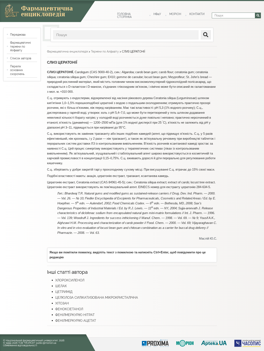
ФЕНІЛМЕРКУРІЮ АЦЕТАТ (75, 321)
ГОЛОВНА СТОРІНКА (124, 15)
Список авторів (20, 58)
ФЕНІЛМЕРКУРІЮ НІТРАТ (75, 315)
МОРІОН (175, 14)
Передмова (18, 34)
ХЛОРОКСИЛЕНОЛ (69, 280)
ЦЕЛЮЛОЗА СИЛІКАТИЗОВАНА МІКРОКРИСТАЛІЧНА (96, 298)
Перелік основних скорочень (17, 70)
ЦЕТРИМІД (63, 292)
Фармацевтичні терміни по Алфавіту (20, 46)
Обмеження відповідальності (20, 345)
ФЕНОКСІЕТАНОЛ (69, 309)
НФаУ (157, 14)
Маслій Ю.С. (208, 238)
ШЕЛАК (61, 286)
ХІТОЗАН (62, 303)
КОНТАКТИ (196, 14)
